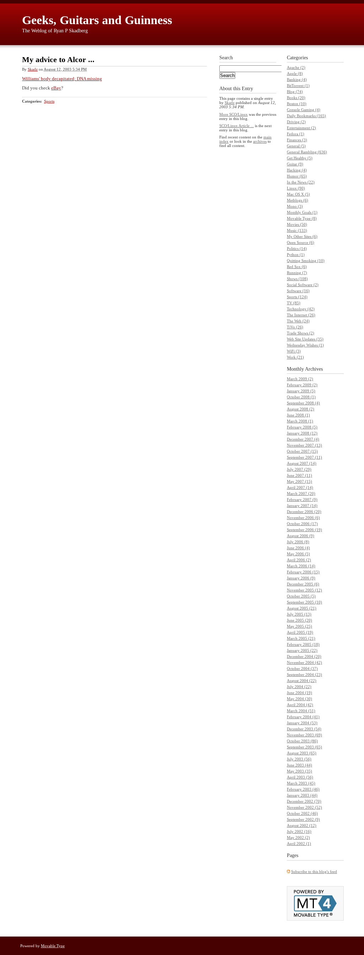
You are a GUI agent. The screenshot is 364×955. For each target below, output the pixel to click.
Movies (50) (297, 224)
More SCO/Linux (233, 114)
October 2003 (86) (302, 741)
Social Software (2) (302, 285)
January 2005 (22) (302, 650)
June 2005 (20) (299, 620)
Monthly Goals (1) (302, 212)
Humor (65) (297, 176)
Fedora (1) (295, 134)
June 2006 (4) (298, 548)
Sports (49, 101)
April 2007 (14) (300, 487)
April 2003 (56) (300, 777)
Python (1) (296, 254)
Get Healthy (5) (299, 158)
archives (260, 141)
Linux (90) (296, 188)
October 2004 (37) (302, 668)
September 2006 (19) (304, 530)
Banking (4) (297, 79)
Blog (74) (295, 91)
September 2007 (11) (304, 457)
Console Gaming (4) (303, 110)
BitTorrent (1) (298, 85)
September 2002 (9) (303, 819)
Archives (314, 369)
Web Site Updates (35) (305, 339)
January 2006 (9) (301, 578)
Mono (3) (295, 206)
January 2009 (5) (301, 391)
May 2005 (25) (299, 626)
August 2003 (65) (301, 753)
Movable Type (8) (302, 218)
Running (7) (297, 273)
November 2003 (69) (304, 735)
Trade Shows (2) (300, 333)
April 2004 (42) (300, 705)
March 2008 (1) (300, 421)
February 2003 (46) (303, 789)
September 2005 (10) (304, 602)
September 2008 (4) (303, 403)
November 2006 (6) (303, 517)
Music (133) (297, 230)
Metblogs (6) (297, 200)
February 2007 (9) (302, 499)
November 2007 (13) (304, 445)
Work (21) (295, 357)
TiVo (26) (295, 327)
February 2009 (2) (302, 385)
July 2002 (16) (299, 831)
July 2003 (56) (299, 759)
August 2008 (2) (300, 409)
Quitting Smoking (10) (306, 260)
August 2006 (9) (300, 536)
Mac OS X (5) (298, 194)
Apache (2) (296, 67)
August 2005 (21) (301, 608)
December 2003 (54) (304, 729)
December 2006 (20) (304, 511)
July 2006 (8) (298, 542)
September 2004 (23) (304, 674)
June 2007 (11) (299, 475)
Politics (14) (297, 248)
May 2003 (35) (299, 771)
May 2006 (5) (298, 554)
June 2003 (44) (299, 765)
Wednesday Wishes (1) (305, 345)
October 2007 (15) (302, 451)
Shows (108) (297, 279)
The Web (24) (298, 321)
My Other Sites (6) (302, 236)
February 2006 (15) (303, 572)
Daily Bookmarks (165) (306, 116)
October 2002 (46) (302, 813)
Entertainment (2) (301, 128)
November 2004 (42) (304, 662)
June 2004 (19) (299, 693)
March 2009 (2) (300, 379)
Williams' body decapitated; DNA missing (62, 78)
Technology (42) (301, 309)
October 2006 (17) (302, 524)
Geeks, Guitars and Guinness (97, 20)
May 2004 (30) (299, 699)
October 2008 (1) (301, 397)
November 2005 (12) (304, 590)
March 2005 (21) (301, 638)
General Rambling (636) (307, 152)
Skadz (33, 69)
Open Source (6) (300, 242)
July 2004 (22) (299, 686)
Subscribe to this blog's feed (314, 871)
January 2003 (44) (302, 795)
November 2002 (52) (304, 807)
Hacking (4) (297, 170)
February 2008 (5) (302, 427)
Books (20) (296, 98)
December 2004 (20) (304, 656)
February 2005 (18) (303, 644)
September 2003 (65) (304, 747)
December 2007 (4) (303, 439)
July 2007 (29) (299, 469)
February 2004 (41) (303, 717)
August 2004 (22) (301, 680)
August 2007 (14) (301, 463)
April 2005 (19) (300, 632)
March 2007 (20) (301, 493)
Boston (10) (296, 104)
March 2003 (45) (301, 783)
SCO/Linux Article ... (236, 126)
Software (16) (298, 291)
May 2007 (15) (299, 481)
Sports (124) (297, 297)
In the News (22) (301, 182)
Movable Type (53, 946)
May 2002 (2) (298, 837)
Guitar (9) (295, 164)
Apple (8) (295, 73)
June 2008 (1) (298, 415)
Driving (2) (296, 122)
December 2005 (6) (303, 584)
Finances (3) (297, 140)
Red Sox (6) (297, 266)
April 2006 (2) (299, 560)
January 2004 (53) (302, 723)
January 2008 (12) (302, 433)
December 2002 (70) (304, 801)
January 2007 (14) (302, 505)
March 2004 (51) (301, 711)
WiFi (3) (294, 351)
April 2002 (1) (299, 843)
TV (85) (293, 303)
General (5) (296, 146)
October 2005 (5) (301, 596)
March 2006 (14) (301, 566)
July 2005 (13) (299, 614)
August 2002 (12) (301, 825)
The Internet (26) (301, 315)
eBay (56, 88)
